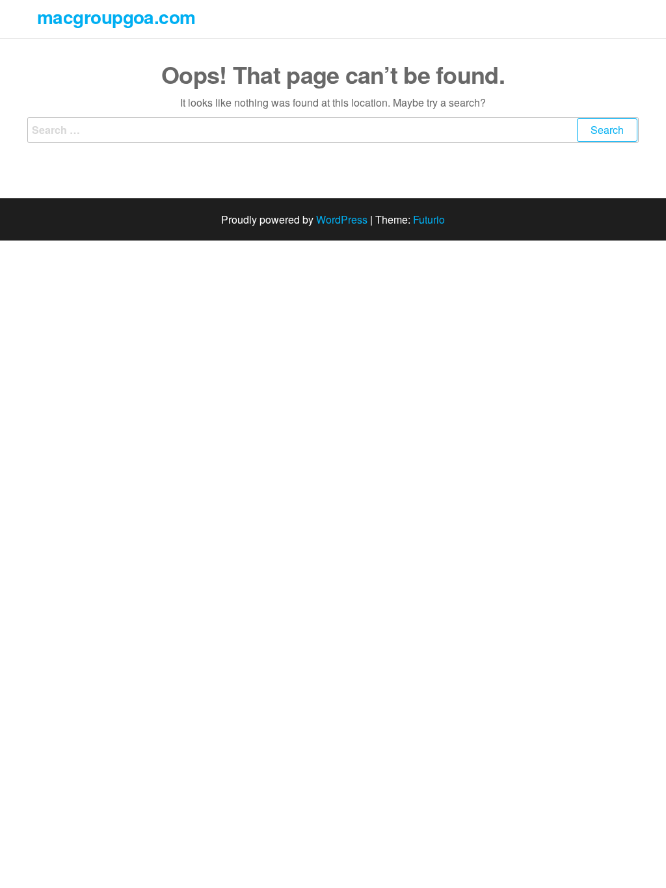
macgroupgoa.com (116, 16)
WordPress (341, 219)
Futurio (429, 219)
